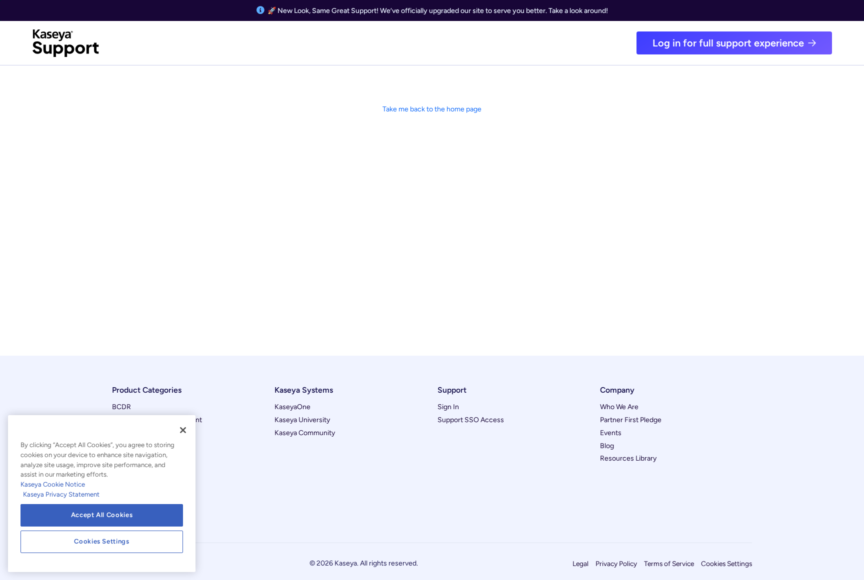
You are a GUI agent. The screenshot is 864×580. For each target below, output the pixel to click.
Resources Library (628, 458)
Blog (607, 446)
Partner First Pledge (631, 420)
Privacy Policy (616, 564)
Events (611, 433)
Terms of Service (669, 564)
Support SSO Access (471, 420)
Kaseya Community (304, 433)
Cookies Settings (726, 564)
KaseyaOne (292, 407)
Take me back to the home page (432, 109)
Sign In (448, 407)
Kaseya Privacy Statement (61, 494)
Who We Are (619, 407)
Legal (580, 564)
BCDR (121, 407)
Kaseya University (302, 420)
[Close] (183, 430)
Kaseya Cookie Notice (52, 484)
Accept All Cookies (102, 515)
